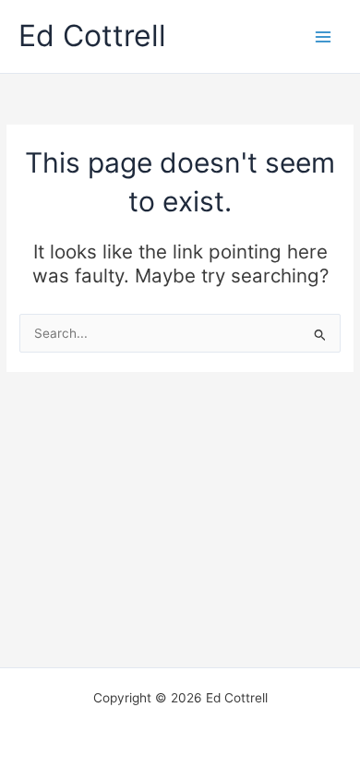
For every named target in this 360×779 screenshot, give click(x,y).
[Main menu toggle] (323, 36)
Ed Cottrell (92, 36)
